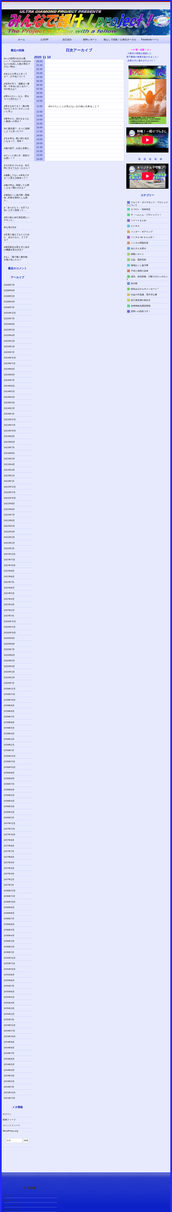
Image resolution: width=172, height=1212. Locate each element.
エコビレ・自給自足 (140, 209)
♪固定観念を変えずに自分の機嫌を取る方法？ (16, 248)
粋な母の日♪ (10, 227)
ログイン (7, 1114)
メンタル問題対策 (139, 242)
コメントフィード (11, 1125)
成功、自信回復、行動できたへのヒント (147, 277)
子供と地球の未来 (139, 270)
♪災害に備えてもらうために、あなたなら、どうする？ (16, 237)
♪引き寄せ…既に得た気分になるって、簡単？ (16, 139)
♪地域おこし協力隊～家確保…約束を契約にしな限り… (16, 198)
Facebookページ (150, 39)
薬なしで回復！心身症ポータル (119, 39)
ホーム (21, 39)
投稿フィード (9, 1119)
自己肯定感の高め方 (140, 300)
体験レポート (137, 253)
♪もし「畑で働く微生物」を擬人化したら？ (16, 258)
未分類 (134, 283)
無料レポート (90, 39)
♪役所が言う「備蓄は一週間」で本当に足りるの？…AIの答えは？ (17, 86)
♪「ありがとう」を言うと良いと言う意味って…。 (16, 208)
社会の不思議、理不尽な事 (144, 294)
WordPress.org (10, 1130)
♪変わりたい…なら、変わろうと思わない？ (16, 97)
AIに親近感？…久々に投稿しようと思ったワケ (17, 129)
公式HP (44, 39)
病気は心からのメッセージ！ (145, 288)
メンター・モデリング (142, 231)
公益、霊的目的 (138, 259)
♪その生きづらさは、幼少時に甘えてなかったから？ (17, 166)
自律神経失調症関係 (140, 305)
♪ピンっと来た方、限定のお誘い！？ (16, 156)
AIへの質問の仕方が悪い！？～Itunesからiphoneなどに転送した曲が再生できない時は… (17, 62)
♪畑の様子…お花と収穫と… (17, 148)
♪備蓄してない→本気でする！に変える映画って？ (16, 176)
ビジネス (135, 226)
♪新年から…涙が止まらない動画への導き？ (16, 120)
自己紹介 (67, 39)
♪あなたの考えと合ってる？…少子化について (15, 75)
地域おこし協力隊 (139, 265)
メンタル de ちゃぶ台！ (143, 237)
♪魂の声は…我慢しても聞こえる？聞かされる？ (16, 186)
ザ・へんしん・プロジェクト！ (146, 214)
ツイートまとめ (138, 220)
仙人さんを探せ (138, 248)
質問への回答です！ (140, 311)
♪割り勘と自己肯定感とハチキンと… (16, 218)
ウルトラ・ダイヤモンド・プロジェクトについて (147, 203)
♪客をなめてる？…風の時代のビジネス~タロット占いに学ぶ (16, 109)
